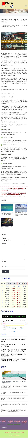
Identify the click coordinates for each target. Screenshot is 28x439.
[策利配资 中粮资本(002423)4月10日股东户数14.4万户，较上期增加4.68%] (7, 207)
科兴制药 (7, 302)
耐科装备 (7, 294)
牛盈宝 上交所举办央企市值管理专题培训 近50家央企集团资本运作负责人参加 (14, 382)
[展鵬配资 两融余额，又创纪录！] (7, 221)
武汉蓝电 (7, 296)
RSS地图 (17, 432)
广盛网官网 (3, 421)
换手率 (25, 283)
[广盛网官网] (8, 3)
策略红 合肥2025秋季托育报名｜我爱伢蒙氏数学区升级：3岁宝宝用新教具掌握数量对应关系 (14, 193)
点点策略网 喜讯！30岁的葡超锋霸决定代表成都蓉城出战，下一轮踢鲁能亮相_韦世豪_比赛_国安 (13, 350)
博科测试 (7, 292)
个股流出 (20, 283)
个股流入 (14, 283)
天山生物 (7, 290)
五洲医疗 (7, 304)
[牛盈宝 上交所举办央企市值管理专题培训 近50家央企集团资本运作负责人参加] (14, 375)
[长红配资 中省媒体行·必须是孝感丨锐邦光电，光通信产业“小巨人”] (21, 207)
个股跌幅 (9, 283)
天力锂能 (7, 288)
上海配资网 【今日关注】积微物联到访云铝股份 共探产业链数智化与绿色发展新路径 (14, 360)
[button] (2, 323)
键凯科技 (7, 300)
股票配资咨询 (17, 422)
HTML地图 (21, 432)
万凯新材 (7, 298)
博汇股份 (7, 306)
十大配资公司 (10, 422)
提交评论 (6, 271)
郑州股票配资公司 (24, 422)
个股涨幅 (3, 283)
